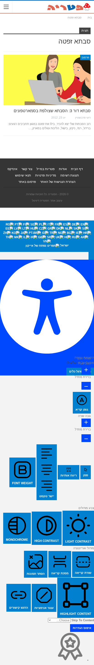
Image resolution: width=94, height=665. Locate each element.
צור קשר (26, 169)
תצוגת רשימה (69, 175)
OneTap (72, 363)
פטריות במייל (46, 169)
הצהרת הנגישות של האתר (58, 182)
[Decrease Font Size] (86, 386)
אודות (63, 169)
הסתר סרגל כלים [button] (80, 371)
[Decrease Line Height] (86, 438)
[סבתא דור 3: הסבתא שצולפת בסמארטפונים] (47, 80)
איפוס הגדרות (82, 628)
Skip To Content (82, 620)
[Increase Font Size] (86, 370)
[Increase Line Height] (86, 423)
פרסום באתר (27, 182)
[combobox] (47, 236)
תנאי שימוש (23, 175)
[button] (91, 256)
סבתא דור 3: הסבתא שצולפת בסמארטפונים (52, 111)
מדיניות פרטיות (45, 175)
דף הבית (77, 169)
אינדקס (12, 169)
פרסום (85, 57)
